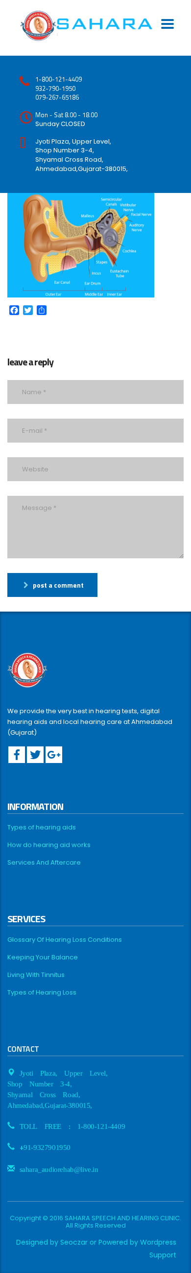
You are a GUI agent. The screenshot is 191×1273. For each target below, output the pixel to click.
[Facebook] (16, 754)
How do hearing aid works (49, 845)
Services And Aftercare (44, 863)
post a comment (58, 585)
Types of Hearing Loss (41, 993)
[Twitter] (35, 754)
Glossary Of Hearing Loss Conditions (64, 940)
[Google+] (54, 754)
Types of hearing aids (41, 827)
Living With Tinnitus (36, 975)
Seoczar (74, 1242)
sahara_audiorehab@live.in (59, 1168)
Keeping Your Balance (42, 957)
